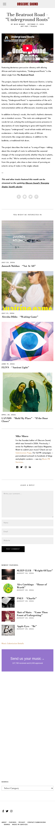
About (4, 822)
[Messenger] (25, 197)
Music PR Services (20, 824)
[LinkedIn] (30, 467)
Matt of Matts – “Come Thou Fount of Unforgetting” (32, 614)
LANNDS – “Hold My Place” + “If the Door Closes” (25, 420)
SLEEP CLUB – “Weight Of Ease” (35, 570)
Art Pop (24, 26)
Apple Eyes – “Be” (27, 626)
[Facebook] (19, 197)
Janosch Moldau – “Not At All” (19, 266)
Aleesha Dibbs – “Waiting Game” (20, 316)
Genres (7, 824)
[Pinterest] (36, 197)
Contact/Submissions (37, 822)
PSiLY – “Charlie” (27, 598)
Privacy (22, 822)
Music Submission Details (13, 644)
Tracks (33, 26)
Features (12, 822)
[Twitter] (30, 197)
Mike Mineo (19, 24)
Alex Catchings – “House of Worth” (32, 586)
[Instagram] (25, 467)
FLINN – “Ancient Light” (15, 367)
